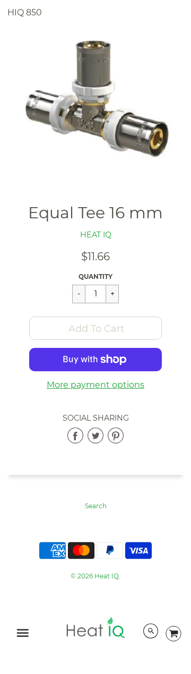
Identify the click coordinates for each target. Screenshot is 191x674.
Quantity (95, 276)
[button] (95, 328)
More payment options (95, 385)
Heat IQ (95, 235)
